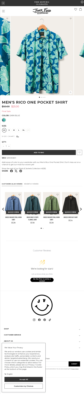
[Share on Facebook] (11, 171)
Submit (74, 364)
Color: (11, 115)
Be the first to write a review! (42, 280)
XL (24, 130)
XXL (28, 130)
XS (4, 130)
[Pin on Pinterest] (20, 171)
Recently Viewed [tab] (31, 184)
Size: (4, 126)
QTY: (9, 142)
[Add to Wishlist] (70, 19)
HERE (43, 168)
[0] (76, 9)
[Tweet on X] (16, 171)
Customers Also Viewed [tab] (12, 184)
